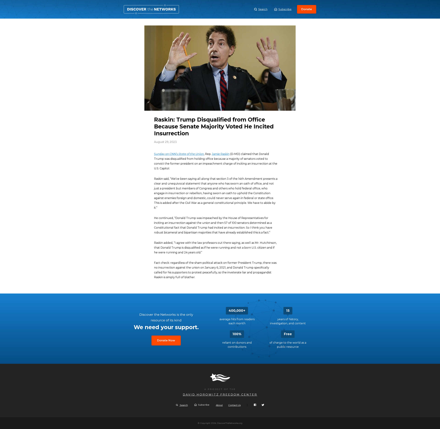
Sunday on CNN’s (179, 154)
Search (262, 9)
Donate (306, 9)
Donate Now (166, 340)
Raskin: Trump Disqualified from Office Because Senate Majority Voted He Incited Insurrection (151, 9)
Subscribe (285, 9)
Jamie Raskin (220, 154)
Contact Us (234, 405)
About (219, 405)
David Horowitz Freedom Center (220, 394)
